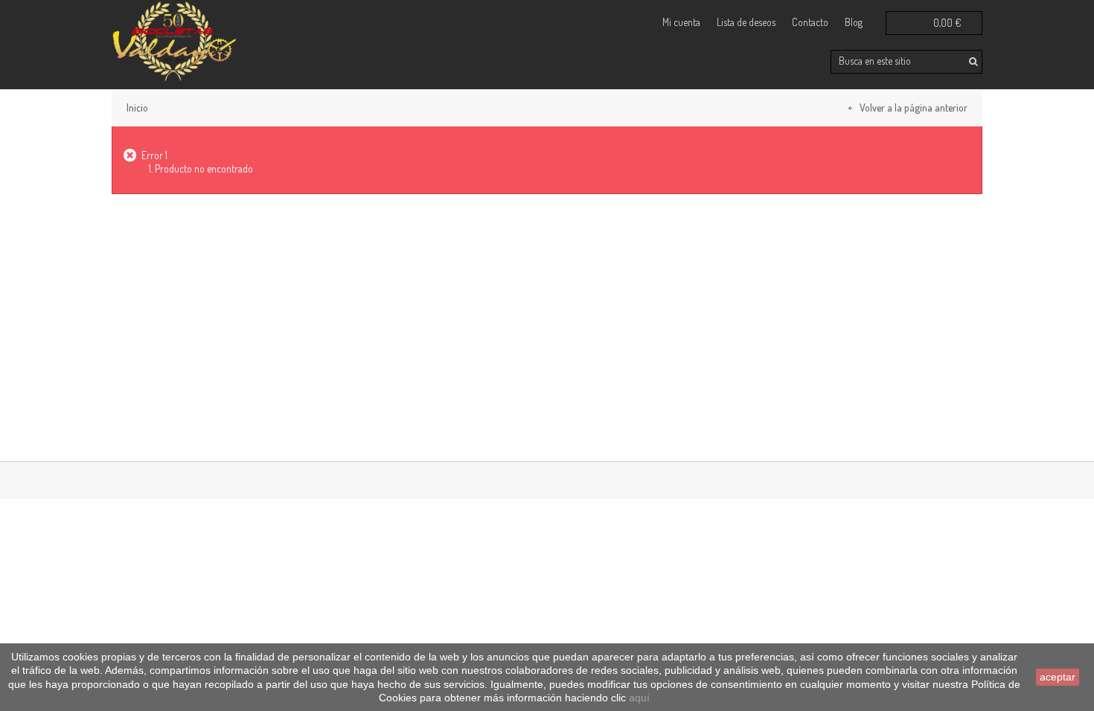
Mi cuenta (681, 22)
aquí (639, 698)
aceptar (1057, 677)
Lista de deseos (746, 22)
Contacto (810, 22)
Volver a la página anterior (913, 107)
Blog (854, 22)
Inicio (137, 107)
